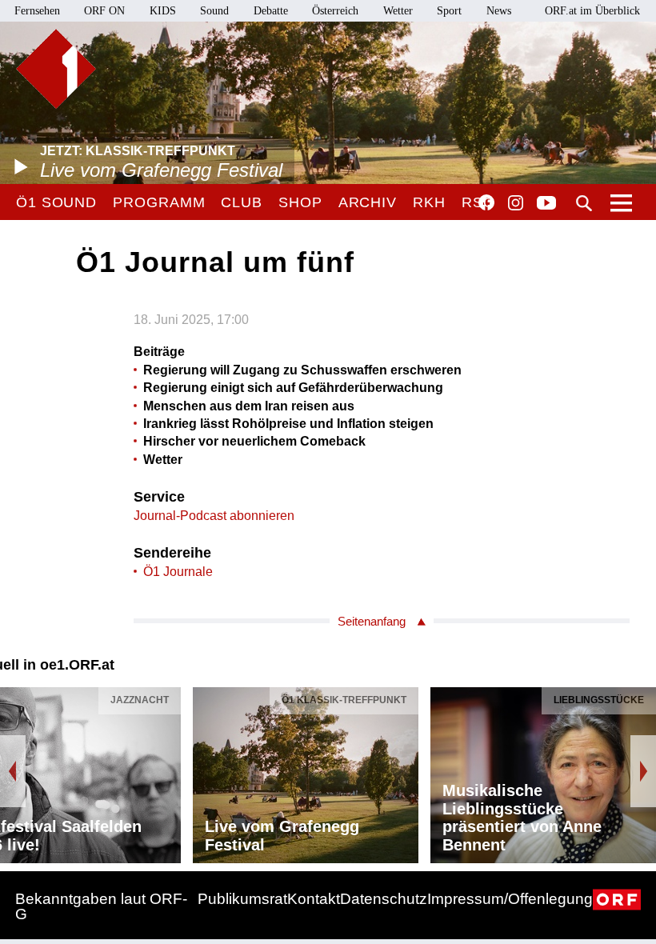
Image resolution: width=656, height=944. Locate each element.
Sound (214, 11)
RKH (429, 202)
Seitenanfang (372, 621)
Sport (449, 11)
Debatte (271, 11)
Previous (13, 771)
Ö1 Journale (178, 571)
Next (643, 771)
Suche (584, 203)
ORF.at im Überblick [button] (592, 11)
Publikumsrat (242, 898)
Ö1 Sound (56, 202)
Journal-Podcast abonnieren (214, 515)
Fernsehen (37, 11)
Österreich (335, 11)
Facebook (486, 202)
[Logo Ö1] (56, 69)
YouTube (546, 204)
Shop (300, 202)
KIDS (163, 11)
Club (241, 202)
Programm (159, 202)
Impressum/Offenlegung (510, 898)
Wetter (398, 11)
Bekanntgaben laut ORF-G (101, 906)
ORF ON (104, 11)
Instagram (515, 203)
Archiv (367, 202)
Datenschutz (383, 898)
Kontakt (313, 898)
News (498, 11)
